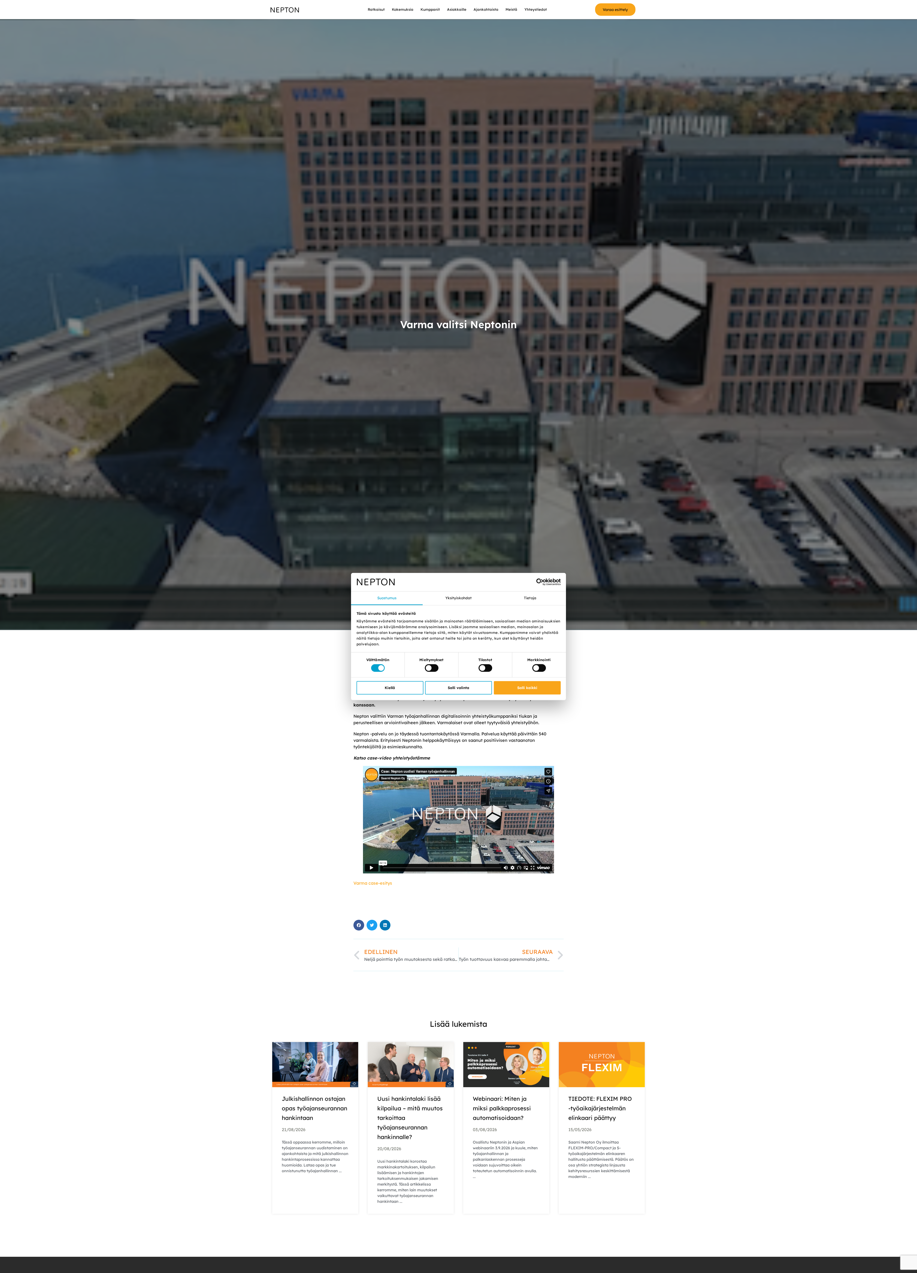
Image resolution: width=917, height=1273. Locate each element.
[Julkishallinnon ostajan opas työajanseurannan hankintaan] (315, 1064)
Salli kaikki (527, 687)
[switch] (431, 668)
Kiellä (390, 687)
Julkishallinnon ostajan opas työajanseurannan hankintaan (314, 1108)
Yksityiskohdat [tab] (458, 598)
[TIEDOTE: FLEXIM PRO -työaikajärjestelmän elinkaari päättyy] (602, 1064)
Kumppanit (430, 9)
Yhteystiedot (535, 9)
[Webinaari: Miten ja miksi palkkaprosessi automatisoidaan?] (506, 1064)
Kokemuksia (402, 9)
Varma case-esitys (372, 883)
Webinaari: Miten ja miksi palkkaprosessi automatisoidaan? (502, 1108)
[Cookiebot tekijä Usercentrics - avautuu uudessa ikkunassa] (540, 582)
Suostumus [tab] (386, 598)
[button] (358, 925)
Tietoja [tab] (530, 598)
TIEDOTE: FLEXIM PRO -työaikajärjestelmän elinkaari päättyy (600, 1108)
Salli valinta (458, 687)
